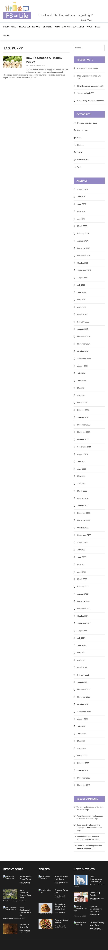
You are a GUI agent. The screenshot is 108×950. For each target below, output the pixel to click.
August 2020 (82, 719)
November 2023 (83, 432)
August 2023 (82, 454)
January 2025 (82, 329)
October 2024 (82, 351)
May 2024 (81, 388)
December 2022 (83, 513)
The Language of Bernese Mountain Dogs (89, 827)
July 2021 (81, 638)
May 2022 (81, 564)
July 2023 (81, 461)
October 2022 (82, 528)
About (6, 35)
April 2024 (81, 395)
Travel (79, 152)
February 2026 (83, 234)
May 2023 (81, 476)
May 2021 (81, 653)
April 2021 (81, 660)
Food (6, 27)
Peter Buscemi (31, 65)
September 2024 (84, 359)
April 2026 (81, 219)
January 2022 (82, 594)
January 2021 (82, 682)
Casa (89, 27)
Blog (97, 27)
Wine (13, 27)
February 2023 (83, 498)
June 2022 (81, 557)
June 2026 (81, 204)
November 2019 (83, 785)
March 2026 (82, 226)
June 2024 (81, 381)
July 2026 (81, 197)
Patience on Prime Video (87, 68)
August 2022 (82, 542)
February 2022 (83, 587)
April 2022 (81, 572)
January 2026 (82, 241)
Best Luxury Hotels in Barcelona (90, 101)
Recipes (80, 145)
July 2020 (81, 726)
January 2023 (82, 506)
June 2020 (81, 734)
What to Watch (62, 27)
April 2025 (81, 307)
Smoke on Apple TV (85, 93)
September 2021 (84, 623)
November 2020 (83, 697)
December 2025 (83, 248)
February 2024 (83, 410)
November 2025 (83, 256)
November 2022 (83, 520)
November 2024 (83, 344)
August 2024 (82, 366)
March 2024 (82, 403)
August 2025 (82, 278)
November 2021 (83, 609)
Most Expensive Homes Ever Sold (89, 77)
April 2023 (81, 484)
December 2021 (83, 601)
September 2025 (84, 270)
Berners (47, 27)
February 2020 (83, 763)
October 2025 (82, 263)
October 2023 (82, 440)
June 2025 (81, 292)
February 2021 (83, 675)
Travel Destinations (29, 27)
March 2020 (82, 756)
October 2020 (82, 704)
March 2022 (82, 579)
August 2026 (82, 189)
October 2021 (82, 616)
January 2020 (82, 770)
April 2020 (81, 748)
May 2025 (81, 300)
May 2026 (81, 211)
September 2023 (84, 447)
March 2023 (82, 491)
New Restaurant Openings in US (90, 86)
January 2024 (82, 417)
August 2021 (82, 631)
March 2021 (82, 667)
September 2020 (84, 712)
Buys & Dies (79, 27)
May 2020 (81, 741)
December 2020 (83, 690)
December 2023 (83, 425)
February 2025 (83, 322)
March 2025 (82, 314)
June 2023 (81, 469)
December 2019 (83, 778)
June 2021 (81, 645)
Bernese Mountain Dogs (87, 123)
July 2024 (81, 373)
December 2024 (83, 337)
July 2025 (81, 285)
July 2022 (81, 550)
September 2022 (84, 535)
